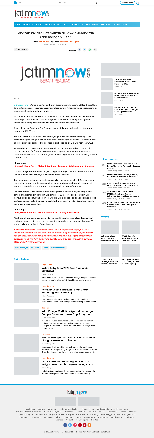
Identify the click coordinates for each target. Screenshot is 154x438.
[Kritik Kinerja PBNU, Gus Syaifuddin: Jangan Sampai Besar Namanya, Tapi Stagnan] (26, 318)
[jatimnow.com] (32, 13)
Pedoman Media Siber (69, 409)
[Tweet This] (84, 49)
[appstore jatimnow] (88, 402)
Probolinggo (106, 414)
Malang (94, 414)
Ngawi (123, 412)
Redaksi (41, 409)
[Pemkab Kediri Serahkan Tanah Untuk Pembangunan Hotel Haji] (26, 294)
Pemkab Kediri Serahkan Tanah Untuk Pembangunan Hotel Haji (65, 291)
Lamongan (113, 412)
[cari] (95, 3)
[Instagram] (75, 425)
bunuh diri (35, 248)
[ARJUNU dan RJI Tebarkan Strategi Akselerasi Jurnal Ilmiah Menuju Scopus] (131, 227)
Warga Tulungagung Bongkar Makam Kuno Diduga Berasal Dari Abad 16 (68, 339)
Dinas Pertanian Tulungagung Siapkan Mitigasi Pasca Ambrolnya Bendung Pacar (67, 363)
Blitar (45, 248)
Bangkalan (128, 414)
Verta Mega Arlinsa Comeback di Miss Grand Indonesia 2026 (125, 81)
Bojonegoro (89, 417)
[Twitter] (70, 425)
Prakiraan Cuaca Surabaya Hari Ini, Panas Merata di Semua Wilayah (122, 175)
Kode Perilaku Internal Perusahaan (112, 409)
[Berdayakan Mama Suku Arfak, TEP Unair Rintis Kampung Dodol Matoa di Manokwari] (131, 250)
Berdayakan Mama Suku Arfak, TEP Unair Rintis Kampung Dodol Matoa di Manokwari (131, 261)
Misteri (116, 24)
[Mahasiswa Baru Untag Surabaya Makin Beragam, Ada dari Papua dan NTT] (110, 227)
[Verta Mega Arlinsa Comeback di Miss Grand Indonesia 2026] (107, 84)
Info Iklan (52, 409)
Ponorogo (50, 414)
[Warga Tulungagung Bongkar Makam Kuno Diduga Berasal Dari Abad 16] (26, 343)
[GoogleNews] (85, 425)
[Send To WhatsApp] (90, 49)
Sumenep (48, 417)
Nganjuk (69, 420)
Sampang (23, 417)
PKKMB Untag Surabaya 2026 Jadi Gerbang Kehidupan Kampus (109, 261)
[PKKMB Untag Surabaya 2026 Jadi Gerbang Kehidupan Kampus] (110, 250)
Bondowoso (116, 417)
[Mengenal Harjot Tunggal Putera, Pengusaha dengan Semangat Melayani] (107, 112)
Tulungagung (82, 420)
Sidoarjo (92, 412)
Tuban (78, 417)
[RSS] (89, 425)
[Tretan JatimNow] (120, 69)
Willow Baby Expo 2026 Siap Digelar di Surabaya (65, 269)
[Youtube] (80, 425)
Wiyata (39, 24)
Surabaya (69, 412)
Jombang (38, 414)
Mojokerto (72, 414)
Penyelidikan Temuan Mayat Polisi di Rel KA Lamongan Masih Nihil (47, 212)
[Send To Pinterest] (95, 49)
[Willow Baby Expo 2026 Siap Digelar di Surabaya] (26, 272)
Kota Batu (81, 412)
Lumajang (68, 417)
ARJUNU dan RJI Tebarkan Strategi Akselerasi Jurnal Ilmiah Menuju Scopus (130, 238)
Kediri (118, 414)
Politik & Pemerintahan (55, 24)
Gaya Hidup (91, 24)
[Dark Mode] (138, 3)
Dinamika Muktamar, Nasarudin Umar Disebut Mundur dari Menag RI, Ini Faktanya (123, 204)
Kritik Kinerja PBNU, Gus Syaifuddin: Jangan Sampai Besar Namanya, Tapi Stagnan (68, 313)
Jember (59, 420)
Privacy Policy (88, 409)
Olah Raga (106, 24)
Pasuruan (84, 414)
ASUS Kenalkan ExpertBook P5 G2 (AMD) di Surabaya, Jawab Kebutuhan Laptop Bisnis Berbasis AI (123, 194)
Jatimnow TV (76, 24)
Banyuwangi (25, 414)
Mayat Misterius (58, 248)
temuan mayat (21, 248)
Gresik (102, 412)
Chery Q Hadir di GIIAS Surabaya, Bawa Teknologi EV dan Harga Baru (122, 184)
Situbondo (129, 417)
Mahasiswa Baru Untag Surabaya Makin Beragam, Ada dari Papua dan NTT (110, 238)
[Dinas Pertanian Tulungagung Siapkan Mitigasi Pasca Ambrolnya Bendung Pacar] (26, 366)
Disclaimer (30, 409)
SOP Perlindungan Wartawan (28, 412)
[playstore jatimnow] (65, 402)
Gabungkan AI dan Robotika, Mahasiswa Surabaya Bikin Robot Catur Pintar (127, 95)
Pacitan (94, 420)
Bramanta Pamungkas (69, 42)
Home (17, 24)
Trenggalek (103, 417)
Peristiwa (27, 24)
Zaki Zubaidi (43, 42)
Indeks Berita (127, 3)
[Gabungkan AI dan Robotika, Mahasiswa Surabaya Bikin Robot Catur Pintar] (107, 98)
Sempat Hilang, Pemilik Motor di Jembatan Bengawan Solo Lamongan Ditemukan (55, 166)
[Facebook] (65, 425)
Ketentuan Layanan (53, 412)
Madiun (61, 414)
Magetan (133, 412)
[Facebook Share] (79, 49)
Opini (124, 24)
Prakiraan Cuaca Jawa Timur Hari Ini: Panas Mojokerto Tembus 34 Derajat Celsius (123, 166)
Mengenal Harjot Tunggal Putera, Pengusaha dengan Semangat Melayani (126, 109)
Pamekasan (36, 417)
